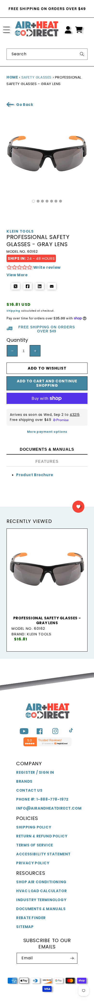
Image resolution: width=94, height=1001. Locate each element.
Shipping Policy (33, 827)
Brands (24, 781)
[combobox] (47, 54)
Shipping (13, 311)
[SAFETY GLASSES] (33, 201)
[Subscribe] (72, 958)
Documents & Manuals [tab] (47, 449)
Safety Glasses (36, 77)
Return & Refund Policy (41, 836)
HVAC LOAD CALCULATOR (41, 890)
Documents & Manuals (41, 908)
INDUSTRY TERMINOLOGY (41, 899)
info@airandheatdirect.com (48, 808)
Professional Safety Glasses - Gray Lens (47, 620)
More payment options (47, 432)
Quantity (17, 340)
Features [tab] (47, 461)
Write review (47, 267)
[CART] (78, 29)
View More (17, 274)
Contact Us (29, 790)
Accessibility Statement (43, 854)
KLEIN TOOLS (20, 231)
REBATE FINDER (31, 917)
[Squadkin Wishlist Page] (78, 507)
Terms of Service (34, 845)
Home (12, 77)
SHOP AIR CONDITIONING (41, 881)
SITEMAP (25, 926)
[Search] (82, 54)
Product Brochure (34, 474)
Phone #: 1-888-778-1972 (42, 799)
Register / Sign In (35, 772)
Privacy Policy (32, 863)
